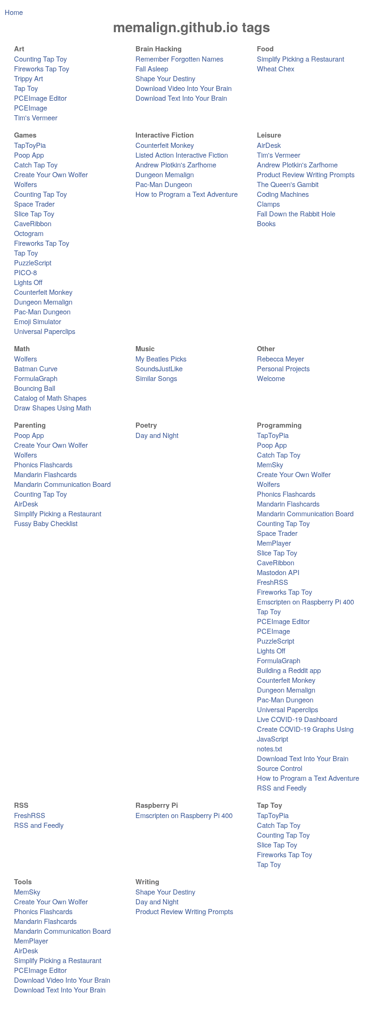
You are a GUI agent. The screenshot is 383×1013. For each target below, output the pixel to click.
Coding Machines (283, 194)
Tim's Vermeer (35, 117)
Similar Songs (156, 378)
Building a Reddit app (289, 670)
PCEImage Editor (40, 98)
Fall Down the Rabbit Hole (296, 213)
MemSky (270, 464)
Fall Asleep (151, 68)
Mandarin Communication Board (62, 484)
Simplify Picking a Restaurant (300, 58)
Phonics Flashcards (43, 464)
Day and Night (156, 435)
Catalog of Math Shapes (50, 397)
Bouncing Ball (34, 388)
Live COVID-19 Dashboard (297, 719)
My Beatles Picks (160, 358)
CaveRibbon (32, 223)
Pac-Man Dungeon (42, 311)
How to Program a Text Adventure (186, 194)
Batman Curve (35, 368)
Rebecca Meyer (280, 358)
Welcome (271, 378)
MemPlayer (274, 543)
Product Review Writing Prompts (306, 174)
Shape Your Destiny (165, 78)
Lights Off (28, 282)
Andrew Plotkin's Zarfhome (175, 164)
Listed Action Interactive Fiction (181, 155)
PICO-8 (25, 272)
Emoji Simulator (37, 321)
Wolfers (25, 184)
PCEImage (30, 107)
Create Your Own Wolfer (51, 174)
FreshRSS (272, 582)
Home (14, 12)
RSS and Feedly (281, 787)
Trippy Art (28, 78)
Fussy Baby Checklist (46, 523)
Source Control (279, 768)
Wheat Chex (275, 68)
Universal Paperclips (44, 331)
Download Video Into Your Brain (183, 88)
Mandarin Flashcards (45, 474)
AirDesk (269, 145)
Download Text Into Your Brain (181, 98)
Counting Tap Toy (40, 58)
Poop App (29, 155)
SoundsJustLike (159, 368)
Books (266, 223)
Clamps (268, 203)
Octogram (28, 233)
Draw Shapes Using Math (52, 407)
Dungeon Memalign (43, 301)
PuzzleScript (32, 262)
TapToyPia (30, 145)
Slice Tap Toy (34, 213)
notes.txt (269, 748)
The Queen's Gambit (288, 184)
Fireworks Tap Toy (41, 68)
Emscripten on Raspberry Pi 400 (305, 601)
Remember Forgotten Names (179, 58)
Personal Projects (283, 368)
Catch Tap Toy (35, 164)
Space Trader (34, 203)
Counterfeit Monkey (43, 292)
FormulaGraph (35, 378)
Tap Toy (26, 88)
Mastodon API (278, 572)
